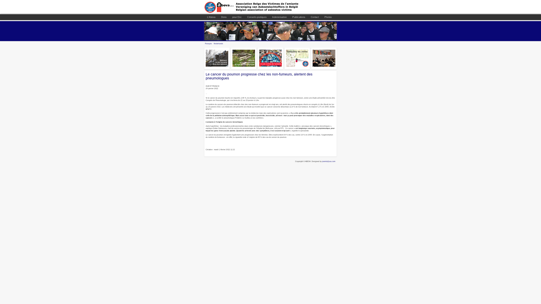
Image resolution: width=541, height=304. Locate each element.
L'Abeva (211, 17)
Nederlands (218, 44)
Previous (207, 37)
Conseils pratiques (257, 17)
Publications (298, 17)
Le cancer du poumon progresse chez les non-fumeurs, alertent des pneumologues (259, 76)
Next (214, 37)
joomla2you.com (328, 161)
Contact (315, 17)
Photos (328, 17)
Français (208, 44)
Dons (224, 17)
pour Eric (237, 17)
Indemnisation (279, 17)
